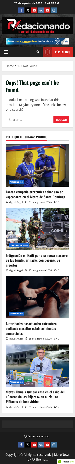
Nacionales (16, 181)
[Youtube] (47, 10)
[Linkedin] (34, 10)
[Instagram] (54, 10)
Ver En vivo (62, 52)
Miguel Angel (16, 202)
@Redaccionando (36, 436)
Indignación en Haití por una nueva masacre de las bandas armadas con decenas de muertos (37, 260)
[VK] (41, 10)
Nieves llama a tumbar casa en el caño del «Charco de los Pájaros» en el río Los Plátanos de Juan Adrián (35, 396)
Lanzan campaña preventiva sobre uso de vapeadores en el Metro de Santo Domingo (35, 194)
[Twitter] (28, 10)
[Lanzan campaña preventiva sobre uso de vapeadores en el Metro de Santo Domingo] (37, 165)
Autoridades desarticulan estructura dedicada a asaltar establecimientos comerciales (31, 328)
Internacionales (19, 245)
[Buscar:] (29, 119)
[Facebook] (21, 10)
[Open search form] (38, 52)
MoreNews (62, 454)
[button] (6, 52)
